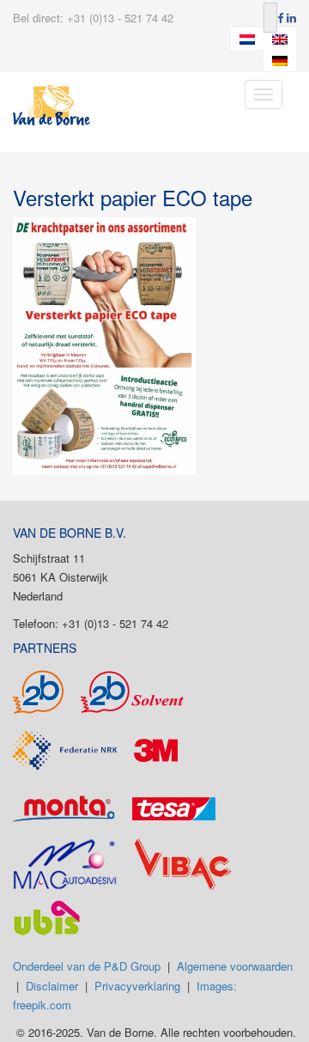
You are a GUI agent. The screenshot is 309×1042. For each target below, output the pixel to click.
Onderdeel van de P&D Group (87, 966)
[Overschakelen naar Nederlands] (247, 38)
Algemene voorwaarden (235, 966)
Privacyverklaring (137, 986)
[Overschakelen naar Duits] (280, 61)
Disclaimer (52, 986)
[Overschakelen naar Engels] (280, 38)
